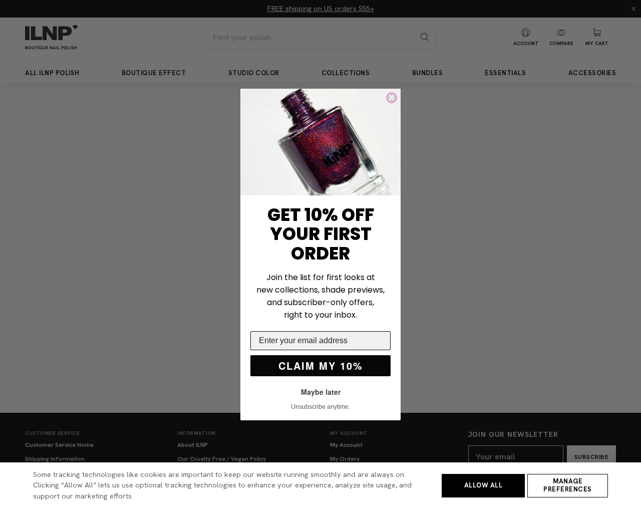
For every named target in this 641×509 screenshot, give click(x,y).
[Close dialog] (392, 98)
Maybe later (321, 392)
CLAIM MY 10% (320, 365)
